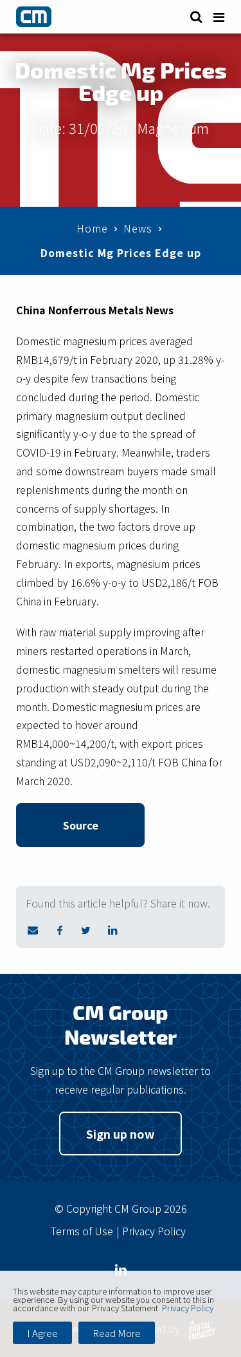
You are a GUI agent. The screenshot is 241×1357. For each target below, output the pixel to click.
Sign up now (120, 1133)
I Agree (42, 1333)
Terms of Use (82, 1231)
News (137, 228)
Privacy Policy (154, 1231)
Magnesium (173, 127)
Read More (117, 1333)
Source (80, 825)
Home (92, 228)
